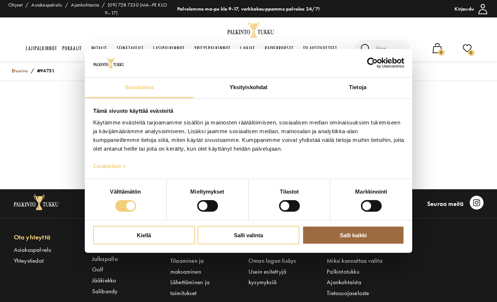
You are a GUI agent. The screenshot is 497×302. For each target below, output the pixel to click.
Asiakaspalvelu (33, 250)
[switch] (207, 206)
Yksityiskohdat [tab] (248, 87)
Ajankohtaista (344, 282)
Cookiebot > (109, 166)
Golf (97, 269)
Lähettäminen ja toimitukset (190, 287)
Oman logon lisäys (272, 261)
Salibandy (105, 291)
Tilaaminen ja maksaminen (187, 266)
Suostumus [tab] (139, 87)
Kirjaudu (464, 8)
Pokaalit (72, 48)
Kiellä (144, 235)
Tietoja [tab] (357, 87)
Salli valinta (248, 235)
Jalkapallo (105, 259)
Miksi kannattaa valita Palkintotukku (354, 266)
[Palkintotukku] (251, 30)
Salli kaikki (353, 235)
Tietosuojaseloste (348, 293)
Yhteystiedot (29, 261)
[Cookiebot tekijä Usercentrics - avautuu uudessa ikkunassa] (372, 62)
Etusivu (20, 70)
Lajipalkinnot (41, 48)
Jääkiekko (104, 280)
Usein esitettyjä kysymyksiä (267, 276)
